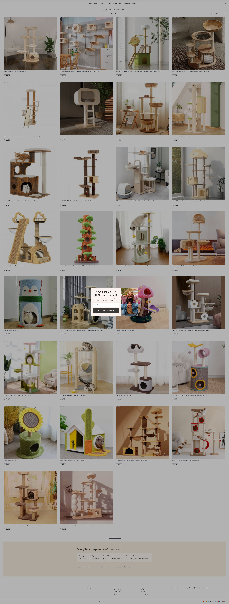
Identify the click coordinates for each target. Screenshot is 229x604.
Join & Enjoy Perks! (106, 310)
